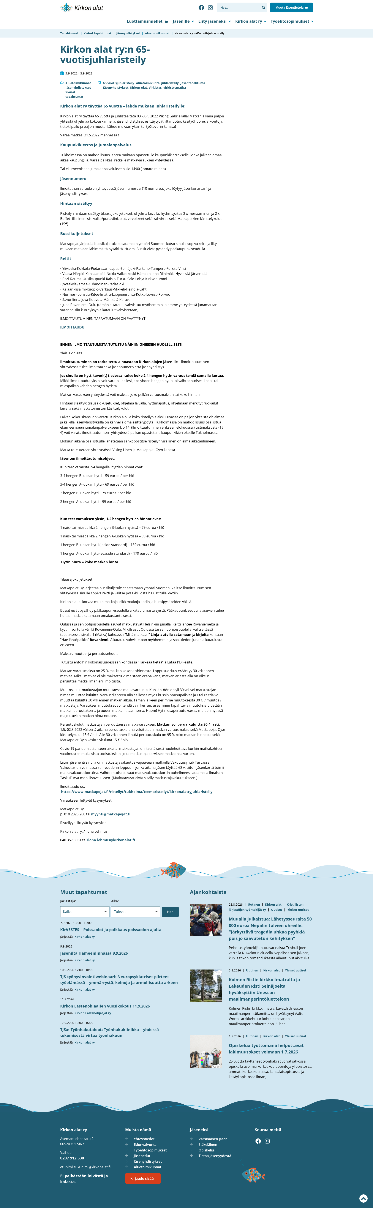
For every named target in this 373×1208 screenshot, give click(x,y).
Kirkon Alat (138, 87)
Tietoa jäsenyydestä (215, 1155)
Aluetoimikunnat (78, 83)
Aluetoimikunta (148, 83)
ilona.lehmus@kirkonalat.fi (111, 840)
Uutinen (254, 904)
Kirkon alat (273, 904)
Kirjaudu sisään (142, 1178)
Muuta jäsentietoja (289, 7)
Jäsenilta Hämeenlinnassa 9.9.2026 (94, 953)
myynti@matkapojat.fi (110, 814)
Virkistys (155, 87)
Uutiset (276, 910)
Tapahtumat (69, 33)
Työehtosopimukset (290, 21)
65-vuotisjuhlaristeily (118, 83)
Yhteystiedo (143, 1139)
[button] (263, 7)
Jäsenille (181, 21)
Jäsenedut (142, 1155)
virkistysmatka (174, 87)
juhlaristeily (170, 83)
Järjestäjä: (68, 901)
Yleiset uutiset (298, 910)
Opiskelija (207, 1150)
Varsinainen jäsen (213, 1139)
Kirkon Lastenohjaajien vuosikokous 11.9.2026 (105, 1006)
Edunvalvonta (145, 1144)
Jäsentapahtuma (192, 83)
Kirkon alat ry (248, 21)
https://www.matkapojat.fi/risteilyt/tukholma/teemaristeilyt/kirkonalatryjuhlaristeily (136, 791)
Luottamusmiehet (145, 21)
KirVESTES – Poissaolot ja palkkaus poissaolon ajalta (110, 929)
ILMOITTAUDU (72, 327)
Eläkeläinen (208, 1144)
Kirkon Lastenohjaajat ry (92, 1013)
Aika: (115, 901)
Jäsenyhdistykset (78, 87)
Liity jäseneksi (212, 21)
